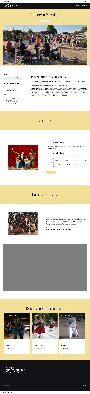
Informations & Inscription (12, 87)
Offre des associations (81, 5)
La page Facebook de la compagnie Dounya (12, 89)
